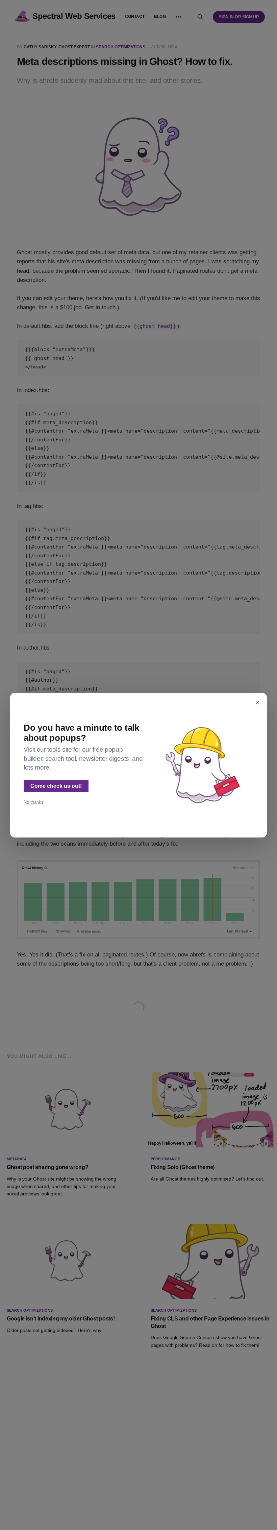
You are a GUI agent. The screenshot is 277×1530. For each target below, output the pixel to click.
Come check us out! (56, 786)
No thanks (34, 802)
